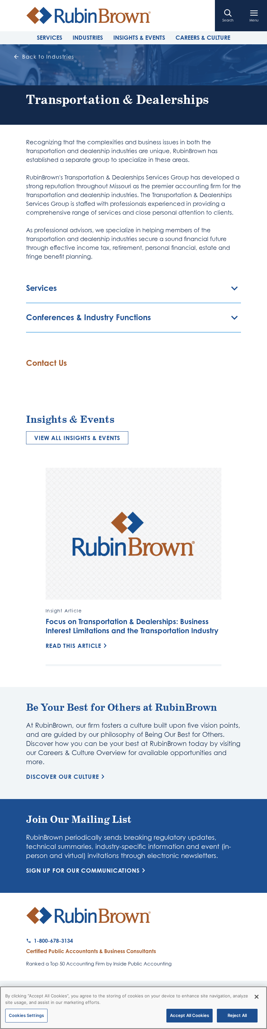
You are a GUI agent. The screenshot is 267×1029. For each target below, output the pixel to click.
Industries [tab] (88, 37)
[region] (133, 1007)
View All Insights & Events (77, 437)
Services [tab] (49, 37)
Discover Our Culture (62, 776)
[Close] (256, 997)
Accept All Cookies (189, 1015)
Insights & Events (139, 37)
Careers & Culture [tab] (203, 37)
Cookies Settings (26, 1015)
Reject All (237, 1015)
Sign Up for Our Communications (83, 870)
